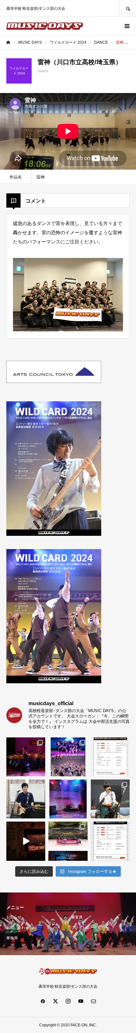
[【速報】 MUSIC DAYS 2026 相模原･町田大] (110, 756)
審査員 (77, 917)
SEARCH (128, 8)
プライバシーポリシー (90, 927)
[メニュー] (126, 25)
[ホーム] (8, 42)
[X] (55, 1001)
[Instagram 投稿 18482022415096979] (25, 841)
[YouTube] (80, 1001)
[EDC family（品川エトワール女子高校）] (25, 756)
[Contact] (93, 1001)
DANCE (43, 71)
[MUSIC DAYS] (44, 26)
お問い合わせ (17, 927)
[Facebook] (43, 1001)
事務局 (12, 938)
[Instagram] (68, 1001)
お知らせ (14, 917)
